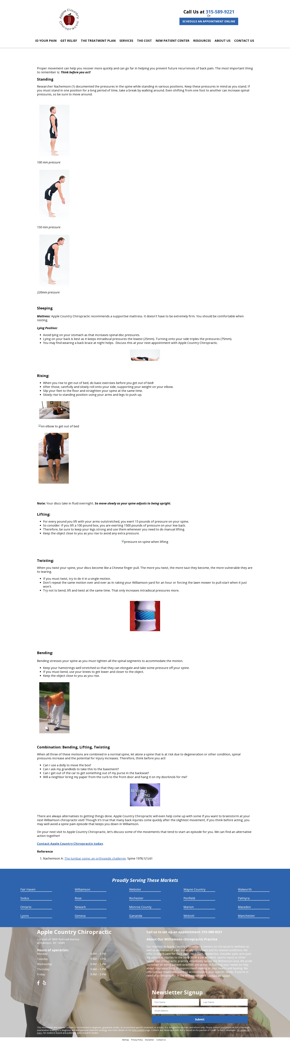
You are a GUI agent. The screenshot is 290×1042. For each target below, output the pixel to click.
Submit (200, 1019)
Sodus (24, 898)
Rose (78, 898)
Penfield (189, 898)
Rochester (136, 898)
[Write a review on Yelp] (44, 984)
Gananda (135, 916)
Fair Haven (27, 889)
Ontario (25, 907)
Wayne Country (194, 889)
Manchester (246, 916)
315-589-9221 (220, 12)
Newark (80, 907)
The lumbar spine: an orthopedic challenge (95, 858)
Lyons (24, 916)
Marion (189, 907)
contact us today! (218, 975)
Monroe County (140, 907)
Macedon (244, 907)
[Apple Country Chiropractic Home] (70, 19)
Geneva (80, 916)
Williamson (82, 889)
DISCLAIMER (138, 1030)
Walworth (245, 889)
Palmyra (244, 898)
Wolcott (189, 916)
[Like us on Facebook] (38, 984)
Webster (135, 889)
